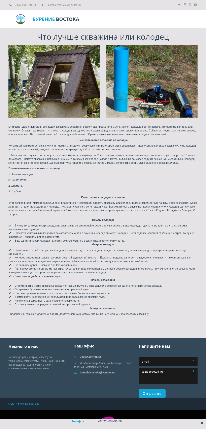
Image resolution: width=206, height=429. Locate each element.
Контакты (166, 19)
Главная (51, 19)
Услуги (66, 19)
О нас (181, 19)
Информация (86, 19)
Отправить (152, 393)
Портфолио (145, 19)
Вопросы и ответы (116, 19)
